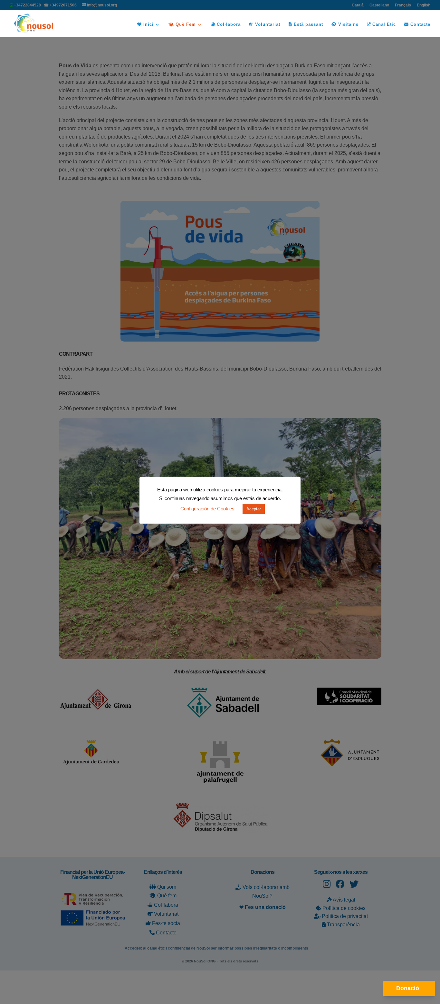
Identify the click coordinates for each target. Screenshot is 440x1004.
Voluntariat (266, 24)
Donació (407, 988)
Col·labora (228, 24)
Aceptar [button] (253, 509)
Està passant (307, 24)
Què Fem (185, 24)
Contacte (419, 24)
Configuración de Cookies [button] (207, 508)
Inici (148, 24)
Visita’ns (348, 24)
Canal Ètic (383, 24)
